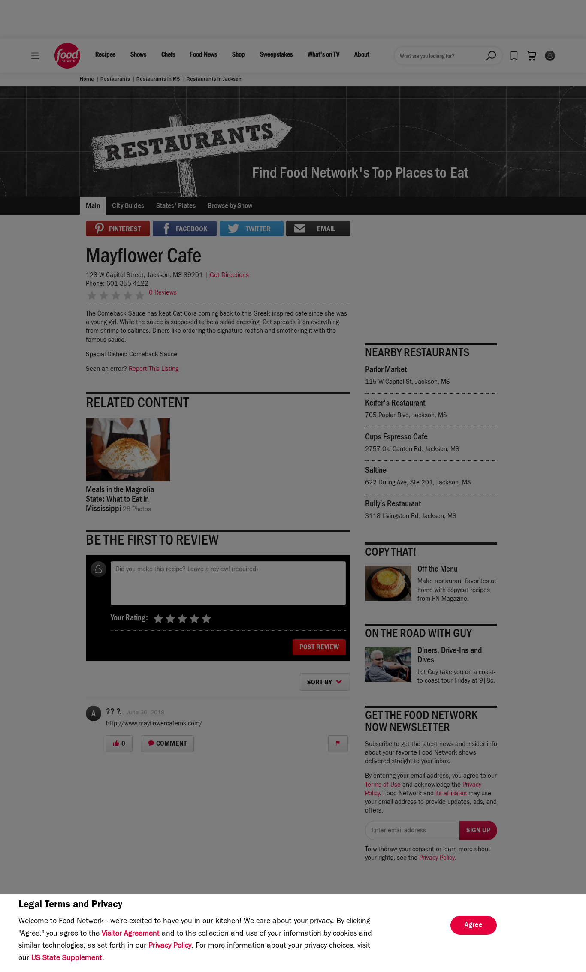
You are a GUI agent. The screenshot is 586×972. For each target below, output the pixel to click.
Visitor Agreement (131, 934)
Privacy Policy (169, 946)
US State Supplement (66, 959)
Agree (474, 926)
